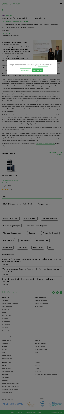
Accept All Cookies (37, 70)
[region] (32, 67)
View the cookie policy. (43, 65)
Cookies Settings (25, 70)
